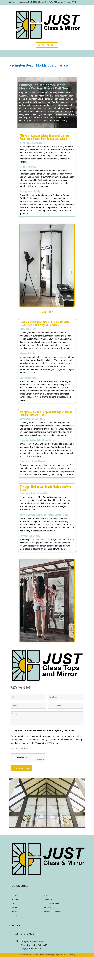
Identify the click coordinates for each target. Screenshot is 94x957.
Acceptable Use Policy (19, 749)
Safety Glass (49, 907)
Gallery (15, 907)
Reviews (15, 911)
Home (14, 895)
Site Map (72, 955)
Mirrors (47, 895)
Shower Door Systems (53, 911)
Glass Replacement (52, 903)
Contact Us (16, 915)
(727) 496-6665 (20, 687)
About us (15, 899)
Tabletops (48, 899)
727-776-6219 (48, 44)
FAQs (14, 903)
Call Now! (48, 311)
